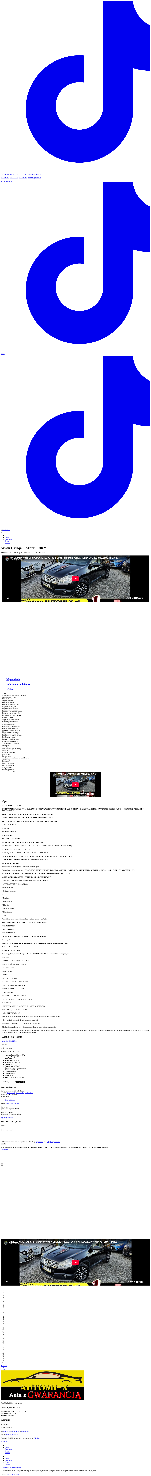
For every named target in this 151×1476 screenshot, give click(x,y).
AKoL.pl (37, 1438)
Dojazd (3, 1369)
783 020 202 (5, 174)
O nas (7, 541)
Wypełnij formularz (7, 1117)
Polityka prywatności (15, 1467)
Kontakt (7, 543)
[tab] (77, 679)
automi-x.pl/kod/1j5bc (9, 1041)
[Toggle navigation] (1, 532)
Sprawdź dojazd (10, 1100)
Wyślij (3, 1144)
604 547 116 (14, 174)
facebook (4, 181)
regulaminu (39, 1142)
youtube (9, 181)
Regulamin (5, 1467)
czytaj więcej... (5, 1149)
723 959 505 (23, 174)
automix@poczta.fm (34, 174)
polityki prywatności (53, 1142)
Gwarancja (8, 539)
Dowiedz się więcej (13, 1474)
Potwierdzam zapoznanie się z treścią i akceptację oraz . (31, 1142)
